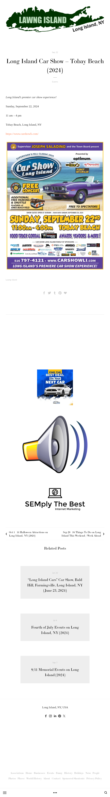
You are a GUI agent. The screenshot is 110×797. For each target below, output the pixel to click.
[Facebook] (45, 716)
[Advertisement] (55, 345)
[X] (64, 716)
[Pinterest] (59, 716)
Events (55, 82)
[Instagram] (50, 716)
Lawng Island (11, 280)
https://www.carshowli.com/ (22, 133)
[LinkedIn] (55, 716)
